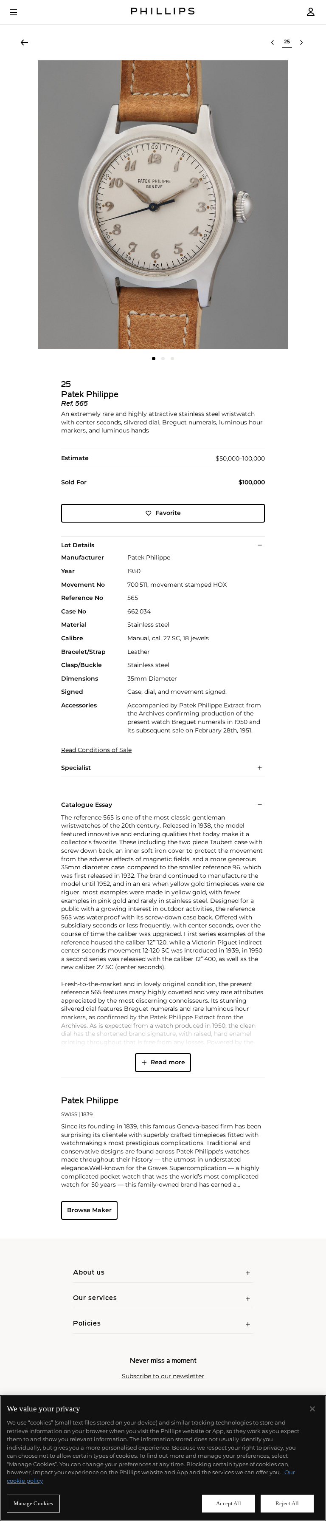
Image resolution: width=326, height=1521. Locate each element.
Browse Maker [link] (89, 1210)
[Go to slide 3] (172, 358)
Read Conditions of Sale (96, 750)
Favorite (168, 513)
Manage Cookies (33, 1503)
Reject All (287, 1503)
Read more (168, 1062)
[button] (163, 204)
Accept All (228, 1503)
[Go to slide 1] (154, 358)
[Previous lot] (272, 42)
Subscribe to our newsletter (163, 1376)
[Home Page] (163, 12)
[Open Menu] (19, 12)
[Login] (311, 12)
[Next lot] (301, 42)
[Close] (312, 1408)
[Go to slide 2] (163, 358)
